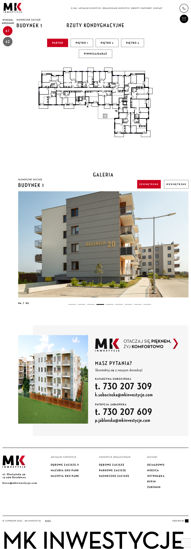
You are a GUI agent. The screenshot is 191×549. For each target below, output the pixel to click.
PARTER (57, 42)
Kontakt (157, 8)
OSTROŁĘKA (156, 476)
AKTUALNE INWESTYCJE (90, 8)
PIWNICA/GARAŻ (95, 53)
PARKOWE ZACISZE (112, 470)
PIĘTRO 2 (107, 42)
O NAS (74, 8)
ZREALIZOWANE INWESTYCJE (116, 8)
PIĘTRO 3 (132, 42)
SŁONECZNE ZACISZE (114, 476)
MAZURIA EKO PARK (65, 470)
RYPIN (151, 481)
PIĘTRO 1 (82, 42)
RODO (48, 521)
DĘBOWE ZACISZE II (65, 464)
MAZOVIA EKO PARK (65, 476)
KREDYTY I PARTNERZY (141, 8)
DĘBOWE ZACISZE (111, 464)
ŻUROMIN (154, 487)
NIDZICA (153, 470)
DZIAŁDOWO (156, 464)
